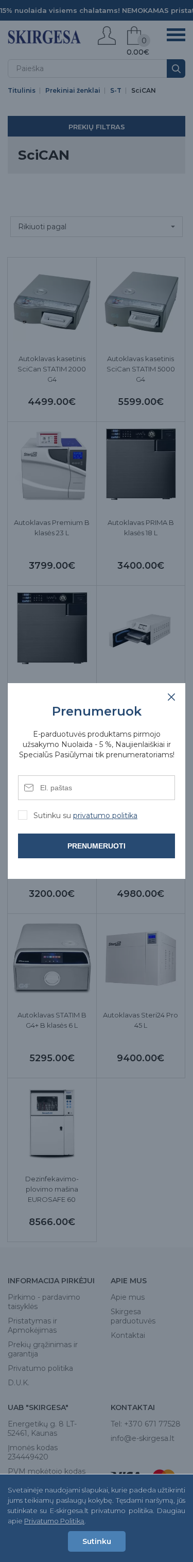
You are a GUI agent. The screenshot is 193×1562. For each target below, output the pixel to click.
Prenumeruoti (96, 846)
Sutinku (96, 1541)
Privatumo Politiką (54, 1521)
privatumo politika (105, 815)
